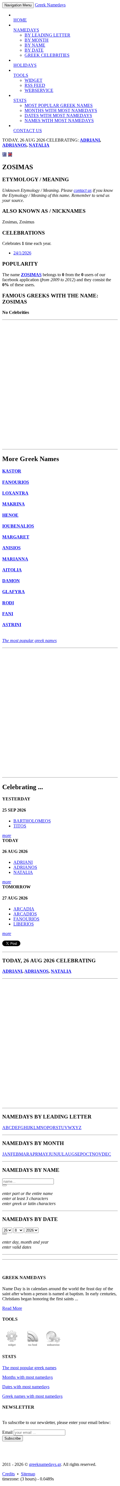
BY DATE (34, 50)
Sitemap (28, 1473)
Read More (12, 1308)
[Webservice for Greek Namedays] (53, 1345)
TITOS (19, 826)
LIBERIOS (23, 924)
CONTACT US (27, 130)
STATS (20, 100)
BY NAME (35, 45)
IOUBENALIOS (18, 526)
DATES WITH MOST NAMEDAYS (58, 115)
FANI (7, 613)
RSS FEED (35, 85)
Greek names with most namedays (32, 1396)
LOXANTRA (15, 493)
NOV (97, 1154)
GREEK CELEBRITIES (47, 55)
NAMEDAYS (26, 30)
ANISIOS (11, 547)
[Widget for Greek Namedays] (12, 1345)
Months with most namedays (27, 1377)
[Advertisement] (60, 385)
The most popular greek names (29, 640)
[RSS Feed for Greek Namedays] (32, 1345)
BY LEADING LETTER (47, 35)
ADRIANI (90, 140)
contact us (83, 190)
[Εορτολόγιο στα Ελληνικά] (4, 155)
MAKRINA (13, 504)
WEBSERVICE (39, 90)
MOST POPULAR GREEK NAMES (59, 105)
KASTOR (11, 471)
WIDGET (33, 80)
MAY (43, 1154)
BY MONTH (37, 40)
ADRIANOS (14, 145)
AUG (70, 1154)
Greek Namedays (50, 5)
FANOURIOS (15, 482)
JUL (61, 1154)
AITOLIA (12, 569)
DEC (106, 1154)
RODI (8, 602)
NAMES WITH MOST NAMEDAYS (59, 120)
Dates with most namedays (25, 1386)
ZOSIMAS (31, 274)
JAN (6, 1154)
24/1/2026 (22, 253)
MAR (24, 1154)
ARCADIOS (25, 914)
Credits (8, 1473)
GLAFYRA (13, 591)
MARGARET (15, 537)
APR (33, 1154)
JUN (53, 1154)
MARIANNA (15, 559)
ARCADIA (23, 909)
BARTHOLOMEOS (32, 821)
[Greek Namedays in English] (10, 155)
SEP (79, 1154)
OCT (87, 1154)
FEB (15, 1154)
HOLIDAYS (25, 65)
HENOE (10, 515)
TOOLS (20, 75)
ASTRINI (11, 624)
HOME (20, 20)
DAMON (11, 580)
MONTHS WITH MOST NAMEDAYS (61, 110)
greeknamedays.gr (45, 1464)
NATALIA (39, 145)
